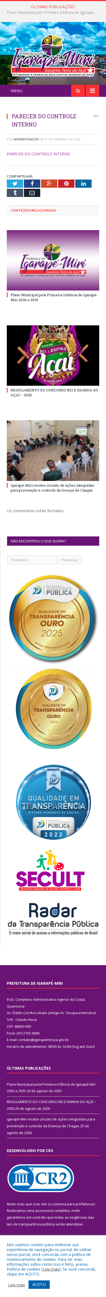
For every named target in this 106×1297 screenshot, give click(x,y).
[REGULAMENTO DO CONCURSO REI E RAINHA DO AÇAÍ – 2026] (53, 355)
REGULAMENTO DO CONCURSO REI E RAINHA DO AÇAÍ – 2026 (54, 12)
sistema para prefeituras (73, 1204)
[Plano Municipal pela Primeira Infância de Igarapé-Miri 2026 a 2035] (53, 260)
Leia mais (51, 1269)
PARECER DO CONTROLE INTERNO (38, 153)
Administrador (26, 139)
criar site (40, 1204)
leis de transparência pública (31, 1224)
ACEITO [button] (39, 1284)
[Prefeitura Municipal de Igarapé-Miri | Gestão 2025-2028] (53, 54)
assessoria (44, 1210)
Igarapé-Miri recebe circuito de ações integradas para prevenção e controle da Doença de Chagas (52, 488)
